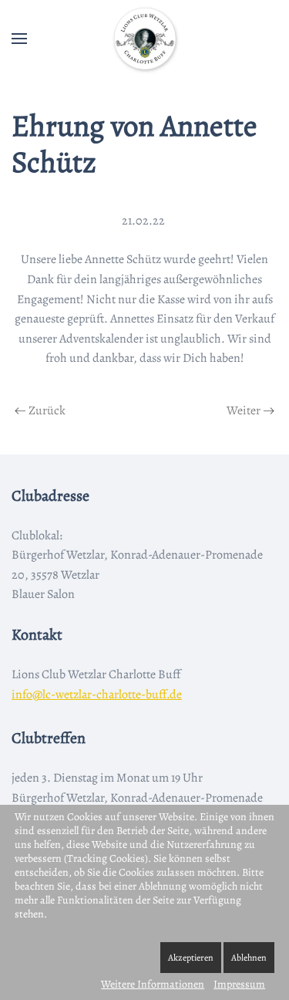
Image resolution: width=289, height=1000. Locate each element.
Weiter (243, 410)
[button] (19, 38)
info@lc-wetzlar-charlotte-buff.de (97, 694)
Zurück (47, 410)
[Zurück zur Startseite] (144, 38)
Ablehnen (249, 957)
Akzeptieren (190, 957)
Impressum (239, 984)
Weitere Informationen (152, 984)
